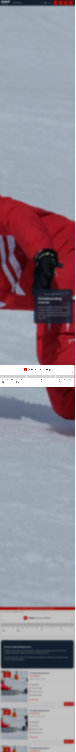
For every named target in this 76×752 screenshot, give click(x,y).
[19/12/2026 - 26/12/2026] (9, 376)
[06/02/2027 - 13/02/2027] (43, 376)
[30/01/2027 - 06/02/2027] (38, 376)
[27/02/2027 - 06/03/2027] (58, 376)
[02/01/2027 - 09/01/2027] (19, 376)
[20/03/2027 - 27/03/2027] (72, 376)
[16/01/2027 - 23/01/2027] (29, 376)
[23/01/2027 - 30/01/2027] (33, 376)
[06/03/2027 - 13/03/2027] (62, 376)
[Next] (72, 372)
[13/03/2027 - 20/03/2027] (67, 376)
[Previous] (2, 372)
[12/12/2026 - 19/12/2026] (5, 376)
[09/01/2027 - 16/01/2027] (24, 376)
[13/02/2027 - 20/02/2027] (48, 376)
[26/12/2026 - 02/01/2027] (14, 376)
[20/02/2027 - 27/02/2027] (53, 376)
